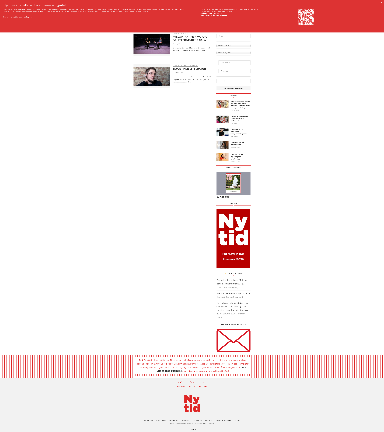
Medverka (208, 420)
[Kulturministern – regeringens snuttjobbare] (222, 157)
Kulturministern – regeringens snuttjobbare (237, 157)
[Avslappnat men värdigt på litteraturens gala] (152, 44)
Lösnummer (173, 420)
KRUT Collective (208, 424)
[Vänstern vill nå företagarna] (222, 145)
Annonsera (185, 420)
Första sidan (148, 420)
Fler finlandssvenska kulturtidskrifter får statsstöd (239, 118)
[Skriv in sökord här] (233, 36)
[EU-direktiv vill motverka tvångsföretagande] (222, 132)
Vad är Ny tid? (161, 420)
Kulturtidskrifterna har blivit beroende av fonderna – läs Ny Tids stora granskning (240, 104)
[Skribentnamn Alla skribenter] (233, 45)
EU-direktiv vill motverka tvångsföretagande (239, 131)
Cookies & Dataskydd (223, 420)
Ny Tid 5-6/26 (222, 197)
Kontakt (237, 420)
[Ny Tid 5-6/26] (233, 183)
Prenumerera (197, 420)
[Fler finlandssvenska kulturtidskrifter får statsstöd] (222, 119)
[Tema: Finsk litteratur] (152, 76)
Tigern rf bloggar (234, 273)
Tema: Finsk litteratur (189, 68)
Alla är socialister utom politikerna (233, 293)
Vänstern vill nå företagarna (237, 143)
